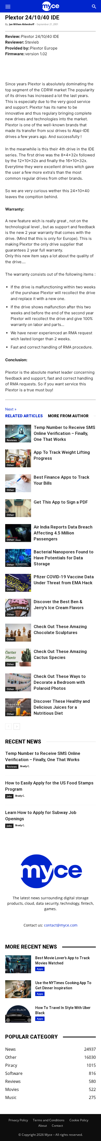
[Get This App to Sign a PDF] (18, 508)
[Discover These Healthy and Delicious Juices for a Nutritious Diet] (18, 707)
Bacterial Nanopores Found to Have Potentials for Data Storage (63, 557)
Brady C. (25, 766)
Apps (40, 969)
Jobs (9, 796)
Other (10, 465)
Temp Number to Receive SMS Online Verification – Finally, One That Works (64, 433)
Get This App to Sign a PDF (61, 502)
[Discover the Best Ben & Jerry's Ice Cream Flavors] (18, 608)
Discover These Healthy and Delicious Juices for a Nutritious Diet (62, 707)
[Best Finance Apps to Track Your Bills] (18, 483)
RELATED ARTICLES (24, 416)
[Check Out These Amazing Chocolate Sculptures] (18, 633)
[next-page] (16, 726)
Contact (57, 1125)
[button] (8, 6)
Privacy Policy (18, 1120)
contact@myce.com (60, 925)
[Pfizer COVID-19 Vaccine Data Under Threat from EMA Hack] (18, 583)
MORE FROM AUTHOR (68, 416)
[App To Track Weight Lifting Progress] (18, 458)
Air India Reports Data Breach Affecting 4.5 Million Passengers (63, 532)
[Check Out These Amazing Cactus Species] (18, 657)
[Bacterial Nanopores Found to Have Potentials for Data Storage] (18, 558)
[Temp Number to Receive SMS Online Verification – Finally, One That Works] (18, 433)
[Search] (94, 6)
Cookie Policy (78, 1120)
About (42, 1125)
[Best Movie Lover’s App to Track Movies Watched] (18, 964)
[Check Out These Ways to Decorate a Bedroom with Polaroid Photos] (18, 682)
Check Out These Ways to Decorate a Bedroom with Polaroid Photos (60, 682)
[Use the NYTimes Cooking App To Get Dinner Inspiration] (18, 989)
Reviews (12, 440)
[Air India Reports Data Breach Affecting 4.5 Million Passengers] (18, 533)
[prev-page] (8, 726)
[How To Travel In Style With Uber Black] (18, 1014)
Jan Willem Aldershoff (21, 24)
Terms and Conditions (48, 1120)
